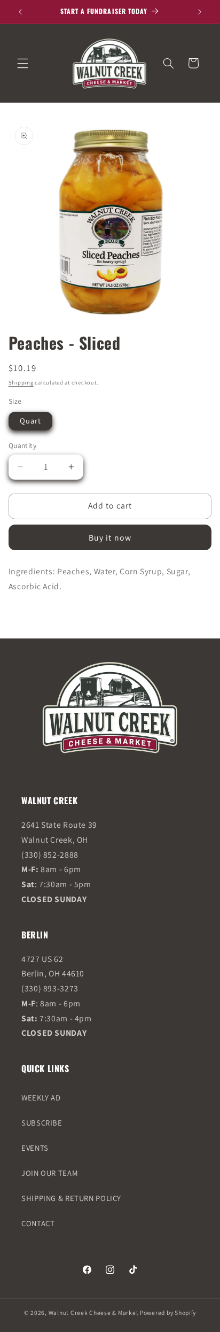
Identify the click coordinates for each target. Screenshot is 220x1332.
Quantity (22, 445)
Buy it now (110, 537)
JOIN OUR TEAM (49, 1173)
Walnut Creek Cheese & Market (94, 1312)
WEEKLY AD (41, 1097)
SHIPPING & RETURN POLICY (71, 1198)
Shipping (21, 382)
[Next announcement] (199, 12)
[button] (22, 63)
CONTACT (37, 1223)
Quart (30, 420)
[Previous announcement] (20, 12)
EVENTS (35, 1148)
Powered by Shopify (168, 1312)
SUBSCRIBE (41, 1123)
